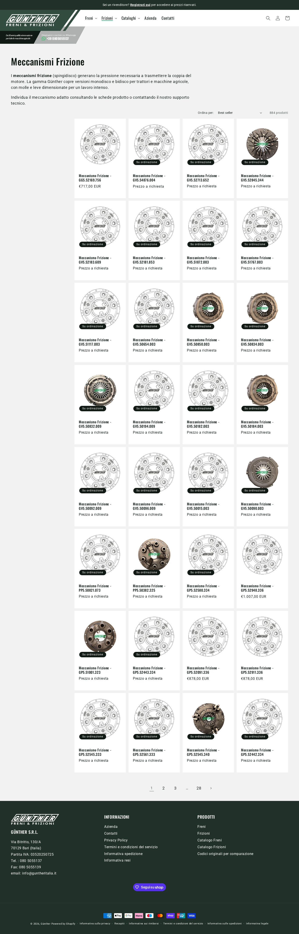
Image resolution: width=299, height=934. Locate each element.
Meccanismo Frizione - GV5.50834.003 (257, 342)
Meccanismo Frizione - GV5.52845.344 (257, 177)
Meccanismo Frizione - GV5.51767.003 (257, 259)
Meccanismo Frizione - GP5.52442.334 (257, 752)
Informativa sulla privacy (95, 923)
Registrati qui (140, 5)
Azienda (111, 827)
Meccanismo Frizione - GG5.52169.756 (95, 177)
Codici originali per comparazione (225, 854)
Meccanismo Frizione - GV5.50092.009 (95, 506)
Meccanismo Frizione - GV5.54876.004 (149, 177)
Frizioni (203, 833)
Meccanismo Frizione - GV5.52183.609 (95, 259)
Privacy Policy (116, 840)
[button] (92, 18)
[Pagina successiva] (211, 788)
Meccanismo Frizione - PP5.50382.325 (149, 588)
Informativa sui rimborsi (144, 923)
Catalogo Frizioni (211, 847)
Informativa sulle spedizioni (225, 923)
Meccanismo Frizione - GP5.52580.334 (203, 588)
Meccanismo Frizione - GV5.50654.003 (149, 342)
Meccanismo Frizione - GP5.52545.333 (95, 752)
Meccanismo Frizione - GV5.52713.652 (203, 177)
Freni (201, 827)
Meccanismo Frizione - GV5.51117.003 (95, 342)
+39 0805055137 (58, 38)
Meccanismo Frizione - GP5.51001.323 (95, 670)
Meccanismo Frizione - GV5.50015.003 (203, 506)
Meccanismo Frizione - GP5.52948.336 (257, 588)
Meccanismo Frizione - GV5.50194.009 (149, 424)
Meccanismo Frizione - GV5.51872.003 (203, 259)
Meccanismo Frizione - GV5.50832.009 (95, 424)
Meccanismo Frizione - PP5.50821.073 (95, 588)
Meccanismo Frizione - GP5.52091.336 (203, 670)
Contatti (111, 833)
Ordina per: (206, 112)
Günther (46, 923)
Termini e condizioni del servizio (131, 847)
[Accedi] (278, 18)
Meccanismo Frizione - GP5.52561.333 (149, 752)
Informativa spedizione (123, 854)
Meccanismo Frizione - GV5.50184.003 (257, 424)
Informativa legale (257, 923)
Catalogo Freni (209, 840)
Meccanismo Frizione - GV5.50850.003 (203, 342)
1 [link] (152, 788)
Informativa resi (117, 860)
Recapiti (119, 923)
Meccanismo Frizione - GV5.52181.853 (149, 259)
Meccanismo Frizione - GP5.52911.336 (257, 670)
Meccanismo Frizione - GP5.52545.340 (203, 752)
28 (199, 788)
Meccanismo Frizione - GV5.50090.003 (257, 506)
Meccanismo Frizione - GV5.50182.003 (203, 424)
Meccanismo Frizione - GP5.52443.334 (149, 670)
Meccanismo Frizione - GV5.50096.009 (149, 506)
